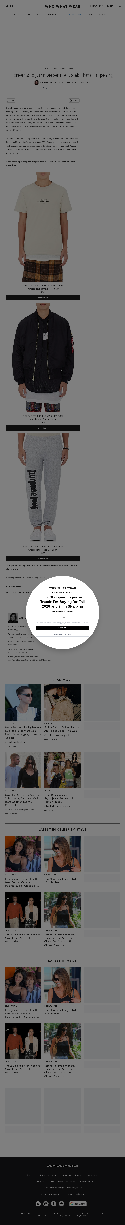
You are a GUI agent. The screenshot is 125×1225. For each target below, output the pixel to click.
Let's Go (62, 628)
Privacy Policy (77, 622)
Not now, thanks (62, 634)
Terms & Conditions (66, 622)
